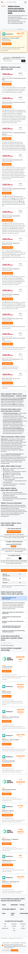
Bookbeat (13, 924)
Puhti (14, 930)
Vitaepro (23, 928)
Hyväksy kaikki (14, 950)
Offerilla (14, 926)
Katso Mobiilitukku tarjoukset (8, 699)
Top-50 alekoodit (14, 943)
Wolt (5, 924)
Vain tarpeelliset (6, 950)
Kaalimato (23, 924)
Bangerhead (5, 928)
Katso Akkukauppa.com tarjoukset (9, 674)
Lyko (5, 926)
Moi (14, 928)
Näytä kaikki (20, 29)
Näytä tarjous (7, 43)
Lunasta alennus (7, 220)
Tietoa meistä (5, 943)
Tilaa (23, 61)
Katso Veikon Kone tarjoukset (8, 86)
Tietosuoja (23, 943)
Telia (23, 926)
